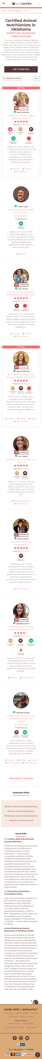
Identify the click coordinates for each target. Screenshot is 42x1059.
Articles (34, 1013)
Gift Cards (13, 1017)
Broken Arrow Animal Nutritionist (21, 806)
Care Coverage (21, 1013)
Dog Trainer (31, 1027)
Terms (22, 1017)
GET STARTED (21, 69)
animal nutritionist (14, 10)
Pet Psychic (28, 1024)
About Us (9, 1013)
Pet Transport (15, 1024)
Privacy (30, 1017)
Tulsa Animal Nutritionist (21, 820)
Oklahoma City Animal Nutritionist (21, 816)
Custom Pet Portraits (14, 1027)
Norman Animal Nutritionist (21, 811)
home (3, 10)
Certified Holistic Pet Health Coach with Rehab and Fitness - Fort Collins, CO (21, 718)
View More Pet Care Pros (21, 778)
